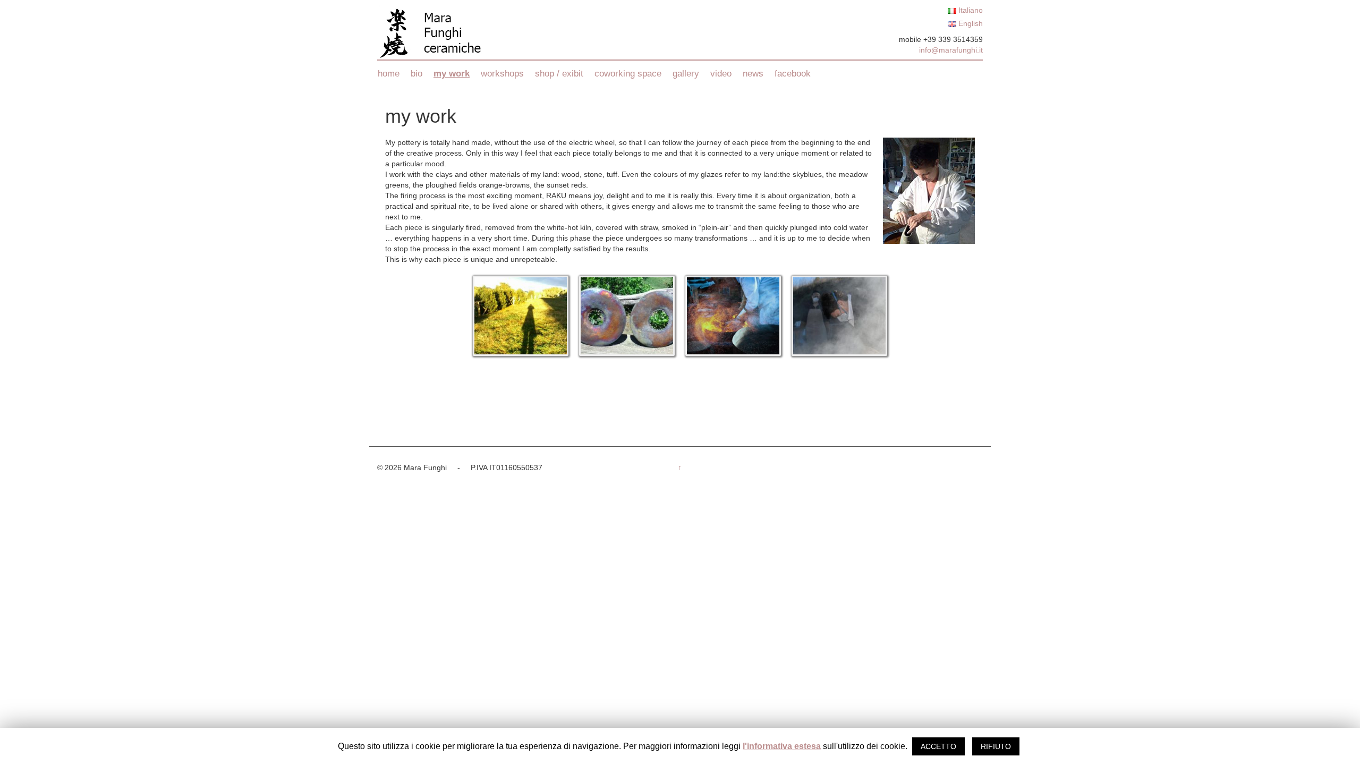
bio (416, 74)
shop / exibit (559, 74)
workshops (502, 74)
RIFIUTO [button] (996, 746)
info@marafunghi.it (951, 50)
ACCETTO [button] (938, 746)
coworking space (627, 74)
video (721, 74)
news (753, 74)
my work (452, 74)
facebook (793, 74)
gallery (686, 74)
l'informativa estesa (782, 746)
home (389, 74)
